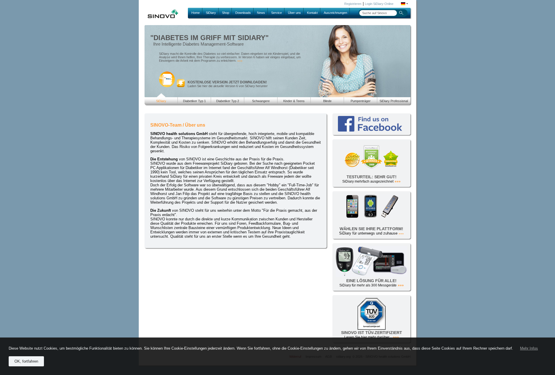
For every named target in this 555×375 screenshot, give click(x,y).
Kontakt (312, 12)
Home (195, 12)
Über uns (294, 12)
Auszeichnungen (335, 12)
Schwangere (261, 101)
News (261, 12)
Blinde (327, 101)
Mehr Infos (529, 348)
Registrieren (352, 3)
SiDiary (211, 12)
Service (276, 12)
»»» (240, 60)
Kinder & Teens (294, 101)
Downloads (243, 12)
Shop (225, 12)
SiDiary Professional (394, 101)
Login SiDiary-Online (379, 3)
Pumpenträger (361, 101)
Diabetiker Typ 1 (194, 101)
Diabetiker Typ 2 (227, 101)
